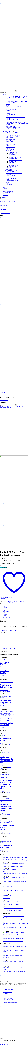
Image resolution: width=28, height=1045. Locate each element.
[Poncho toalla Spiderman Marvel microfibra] (13, 938)
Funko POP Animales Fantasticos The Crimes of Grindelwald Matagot (6, 668)
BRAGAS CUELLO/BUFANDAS (14, 173)
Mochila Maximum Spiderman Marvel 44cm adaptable (15, 919)
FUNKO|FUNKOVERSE (15, 157)
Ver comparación (4, 1044)
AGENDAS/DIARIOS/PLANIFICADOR (15, 117)
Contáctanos (5, 188)
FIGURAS (8, 150)
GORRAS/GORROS (11, 178)
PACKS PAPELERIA (11, 128)
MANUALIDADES (10, 139)
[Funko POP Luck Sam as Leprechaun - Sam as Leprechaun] (15, 888)
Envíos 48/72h (3, 205)
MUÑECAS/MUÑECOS (12, 140)
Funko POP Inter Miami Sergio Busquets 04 (13, 934)
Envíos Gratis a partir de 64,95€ (7, 202)
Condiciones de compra (8, 192)
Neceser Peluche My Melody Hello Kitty (12, 910)
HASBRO (2, 765)
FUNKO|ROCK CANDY (15, 165)
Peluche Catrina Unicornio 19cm (6, 686)
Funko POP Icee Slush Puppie (6, 846)
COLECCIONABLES (11, 149)
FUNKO (2, 675)
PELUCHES (9, 169)
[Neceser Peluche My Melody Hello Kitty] (13, 908)
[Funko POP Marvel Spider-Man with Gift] (13, 961)
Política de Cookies (7, 998)
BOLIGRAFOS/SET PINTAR (13, 119)
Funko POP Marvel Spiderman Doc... (8, 648)
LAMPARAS (9, 110)
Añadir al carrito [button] (7, 677)
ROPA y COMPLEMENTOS (10, 170)
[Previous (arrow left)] (0, 1038)
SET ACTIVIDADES (11, 144)
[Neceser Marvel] (7, 895)
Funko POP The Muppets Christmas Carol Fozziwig (15, 860)
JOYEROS (8, 108)
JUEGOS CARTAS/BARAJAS (13, 135)
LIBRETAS (8, 124)
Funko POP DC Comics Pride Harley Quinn (13, 866)
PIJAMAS (8, 182)
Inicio (1, 406)
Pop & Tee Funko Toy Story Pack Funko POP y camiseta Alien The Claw (6, 784)
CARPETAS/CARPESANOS (13, 121)
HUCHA (8, 104)
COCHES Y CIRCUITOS (12, 132)
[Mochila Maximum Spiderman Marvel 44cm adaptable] (15, 917)
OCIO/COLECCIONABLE (9, 145)
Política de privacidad (8, 999)
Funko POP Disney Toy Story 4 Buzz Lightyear (7, 827)
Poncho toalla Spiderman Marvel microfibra (13, 941)
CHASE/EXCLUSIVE (16, 164)
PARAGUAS (9, 179)
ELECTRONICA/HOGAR (12, 102)
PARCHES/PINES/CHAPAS (12, 180)
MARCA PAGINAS (10, 126)
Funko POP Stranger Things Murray (11, 904)
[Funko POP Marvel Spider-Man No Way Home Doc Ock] (15, 924)
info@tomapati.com (5, 213)
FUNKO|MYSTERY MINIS (15, 160)
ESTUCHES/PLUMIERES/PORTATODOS (16, 122)
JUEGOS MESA (10, 137)
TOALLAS (8, 113)
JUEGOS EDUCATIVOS (12, 136)
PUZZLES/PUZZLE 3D (11, 143)
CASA (4, 94)
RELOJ (7, 183)
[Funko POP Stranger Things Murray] (12, 901)
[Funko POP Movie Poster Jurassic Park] (12, 955)
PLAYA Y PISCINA (10, 141)
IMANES (8, 105)
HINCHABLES (9, 134)
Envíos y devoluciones (8, 191)
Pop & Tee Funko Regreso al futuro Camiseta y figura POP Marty (6, 722)
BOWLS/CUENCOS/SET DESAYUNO (15, 97)
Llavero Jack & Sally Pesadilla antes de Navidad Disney (6, 807)
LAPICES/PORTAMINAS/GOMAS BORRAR (17, 123)
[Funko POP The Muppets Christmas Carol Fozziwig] (15, 857)
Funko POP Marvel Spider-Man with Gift (12, 964)
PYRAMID (2, 705)
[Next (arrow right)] (2, 1038)
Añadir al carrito (4, 567)
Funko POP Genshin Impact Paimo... (8, 630)
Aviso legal (5, 1000)
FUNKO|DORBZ (13, 154)
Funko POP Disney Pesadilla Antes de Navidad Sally (15, 881)
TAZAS (7, 111)
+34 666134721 (4, 209)
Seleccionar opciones (8, 729)
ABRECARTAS (9, 115)
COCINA (8, 98)
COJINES (8, 100)
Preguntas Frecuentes (7, 193)
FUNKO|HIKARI (13, 158)
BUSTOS (8, 148)
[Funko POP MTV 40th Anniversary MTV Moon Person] (15, 947)
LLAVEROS (9, 167)
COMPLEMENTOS (10, 175)
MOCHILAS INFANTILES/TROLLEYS (15, 127)
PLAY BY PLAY (4, 690)
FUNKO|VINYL (13, 166)
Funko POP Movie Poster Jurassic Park (12, 957)
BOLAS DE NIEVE (10, 147)
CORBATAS (9, 177)
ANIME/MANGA (13, 152)
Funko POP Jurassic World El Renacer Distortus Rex (15, 873)
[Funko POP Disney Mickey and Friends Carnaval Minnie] (15, 969)
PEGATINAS (9, 130)
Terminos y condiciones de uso (10, 1002)
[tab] (6, 618)
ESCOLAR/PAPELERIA (9, 114)
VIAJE (7, 186)
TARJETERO (9, 184)
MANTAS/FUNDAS (11, 109)
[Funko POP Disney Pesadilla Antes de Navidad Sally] (15, 878)
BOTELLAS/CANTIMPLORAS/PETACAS (16, 96)
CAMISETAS (9, 174)
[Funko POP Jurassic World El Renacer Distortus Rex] (15, 871)
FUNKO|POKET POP (14, 161)
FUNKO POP (12, 162)
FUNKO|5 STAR (13, 153)
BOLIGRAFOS (9, 118)
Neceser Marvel (6, 898)
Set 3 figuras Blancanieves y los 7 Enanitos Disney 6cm (6, 760)
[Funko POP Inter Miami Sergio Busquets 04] (13, 932)
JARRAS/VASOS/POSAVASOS (13, 106)
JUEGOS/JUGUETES (8, 131)
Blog (4, 187)
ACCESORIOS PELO (11, 171)
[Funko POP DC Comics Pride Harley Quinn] (13, 863)
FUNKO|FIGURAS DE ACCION (17, 156)
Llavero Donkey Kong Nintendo (6, 702)
